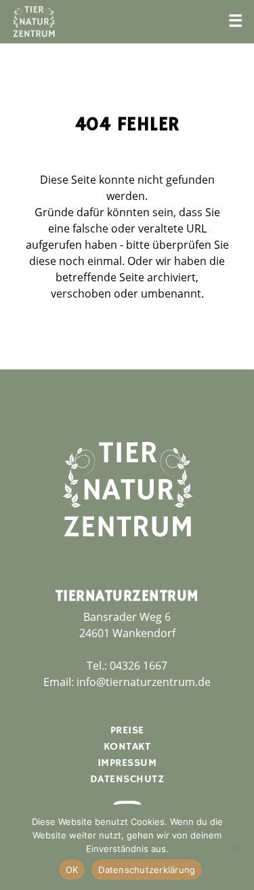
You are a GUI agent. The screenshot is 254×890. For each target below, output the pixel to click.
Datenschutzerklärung (146, 869)
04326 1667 (138, 665)
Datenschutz (127, 779)
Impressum (127, 763)
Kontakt (127, 747)
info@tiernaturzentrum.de (144, 681)
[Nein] (237, 847)
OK (72, 869)
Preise (127, 730)
